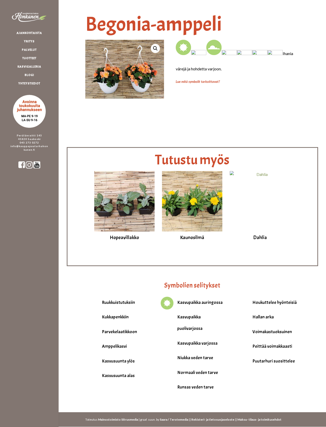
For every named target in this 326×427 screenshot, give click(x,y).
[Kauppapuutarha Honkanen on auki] (34, 92)
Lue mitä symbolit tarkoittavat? (198, 82)
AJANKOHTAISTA (29, 33)
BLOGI (29, 75)
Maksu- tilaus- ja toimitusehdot (259, 419)
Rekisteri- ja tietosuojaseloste (212, 419)
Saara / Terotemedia (174, 419)
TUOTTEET (29, 58)
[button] (155, 48)
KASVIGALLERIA (29, 67)
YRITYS (29, 41)
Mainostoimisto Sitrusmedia (118, 419)
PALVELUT (29, 50)
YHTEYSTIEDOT (29, 83)
